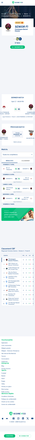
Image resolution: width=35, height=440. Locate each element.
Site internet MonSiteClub (8, 353)
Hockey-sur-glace (6, 386)
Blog (2, 366)
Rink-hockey (4, 389)
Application (4, 342)
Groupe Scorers (5, 368)
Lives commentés (6, 345)
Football (3, 373)
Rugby (3, 381)
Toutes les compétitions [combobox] (10, 154)
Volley (3, 384)
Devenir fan (18, 47)
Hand (2, 378)
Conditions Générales (7, 396)
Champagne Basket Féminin (10, 16)
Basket (11, 14)
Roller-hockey (5, 392)
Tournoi (3, 356)
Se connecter (24, 436)
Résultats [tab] (9, 160)
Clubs (19, 14)
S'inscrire (9, 436)
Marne (26, 14)
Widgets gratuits (6, 348)
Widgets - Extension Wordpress (10, 351)
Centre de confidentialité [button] (8, 404)
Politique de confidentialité (8, 399)
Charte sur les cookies (7, 401)
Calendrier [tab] (25, 160)
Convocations (5, 359)
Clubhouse (4, 361)
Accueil (3, 14)
